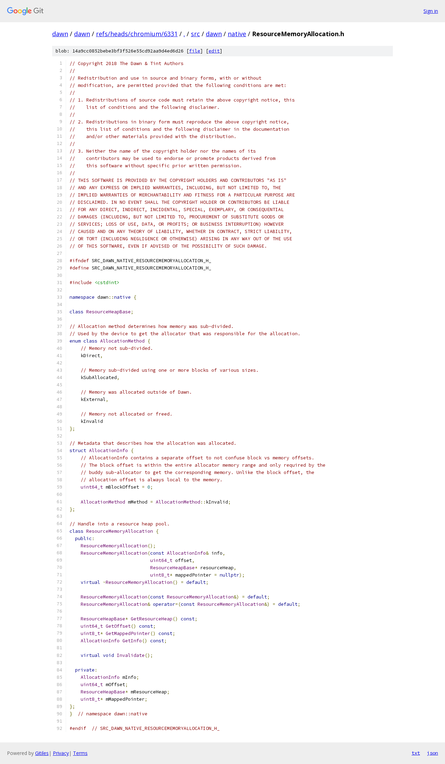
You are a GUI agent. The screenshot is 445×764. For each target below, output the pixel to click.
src (195, 34)
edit (214, 51)
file (194, 51)
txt (416, 753)
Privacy (61, 753)
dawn (60, 34)
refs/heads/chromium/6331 (137, 34)
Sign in (430, 11)
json (432, 753)
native (237, 34)
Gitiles (42, 753)
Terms (80, 753)
